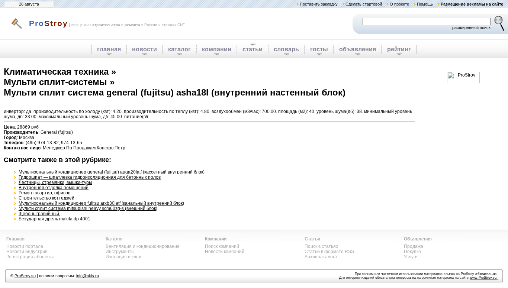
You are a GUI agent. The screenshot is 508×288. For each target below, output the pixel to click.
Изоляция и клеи (123, 256)
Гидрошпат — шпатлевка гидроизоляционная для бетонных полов (90, 177)
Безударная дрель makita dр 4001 (54, 218)
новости (144, 49)
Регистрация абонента (30, 256)
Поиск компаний (222, 246)
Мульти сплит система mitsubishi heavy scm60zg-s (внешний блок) (88, 208)
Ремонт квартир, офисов (44, 192)
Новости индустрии (27, 251)
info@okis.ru (87, 276)
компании (216, 49)
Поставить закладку (319, 4)
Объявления (418, 239)
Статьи (312, 239)
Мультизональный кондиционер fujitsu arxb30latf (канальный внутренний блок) (101, 203)
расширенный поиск (471, 27)
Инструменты (120, 251)
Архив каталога (321, 256)
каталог (179, 49)
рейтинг (399, 49)
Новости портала (24, 246)
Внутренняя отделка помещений (54, 187)
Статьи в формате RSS (329, 251)
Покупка (412, 251)
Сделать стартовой (363, 4)
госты (319, 49)
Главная (15, 239)
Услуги (411, 256)
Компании (215, 239)
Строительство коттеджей (46, 198)
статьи (252, 49)
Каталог (114, 239)
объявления (357, 49)
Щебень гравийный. (39, 213)
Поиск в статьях (321, 246)
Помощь (425, 4)
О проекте (399, 4)
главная (109, 49)
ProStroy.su (25, 276)
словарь (286, 49)
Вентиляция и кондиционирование (143, 246)
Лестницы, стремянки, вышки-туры (55, 182)
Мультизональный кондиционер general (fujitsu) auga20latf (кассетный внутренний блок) (112, 172)
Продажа (413, 246)
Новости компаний (224, 251)
